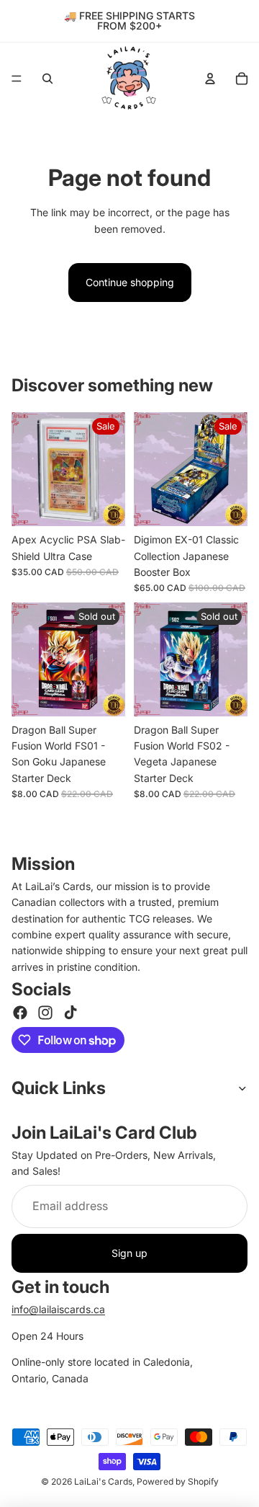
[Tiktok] (70, 1012)
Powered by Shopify (178, 1482)
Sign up (129, 1253)
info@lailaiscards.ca (58, 1309)
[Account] (210, 78)
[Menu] (16, 78)
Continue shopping (130, 282)
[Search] (47, 78)
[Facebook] (20, 1012)
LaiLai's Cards (103, 1482)
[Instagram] (45, 1012)
